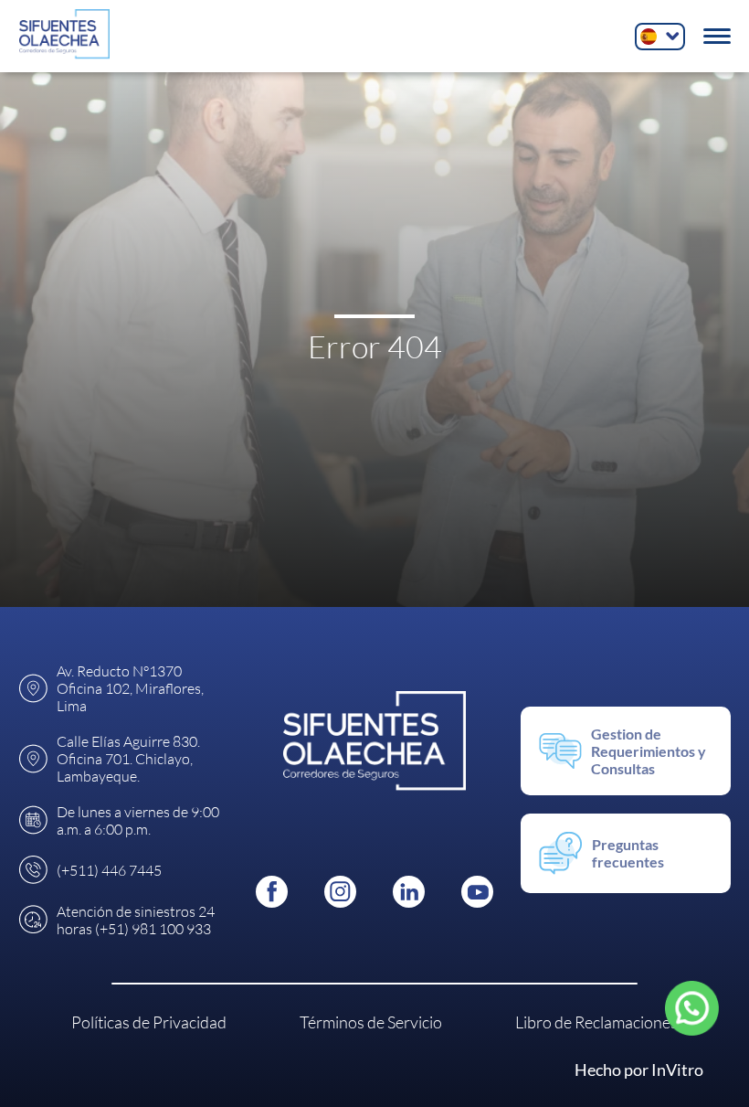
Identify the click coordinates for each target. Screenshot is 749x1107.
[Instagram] (340, 892)
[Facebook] (272, 892)
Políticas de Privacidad (149, 1022)
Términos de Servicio (371, 1022)
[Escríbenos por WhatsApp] (691, 1008)
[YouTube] (477, 892)
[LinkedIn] (409, 892)
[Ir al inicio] (65, 36)
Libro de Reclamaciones (596, 1022)
